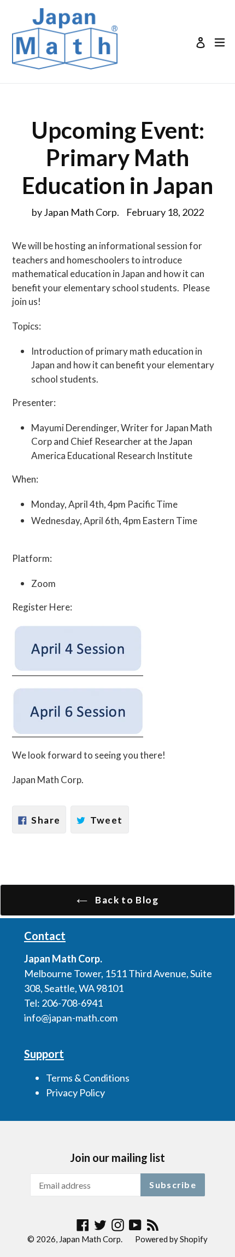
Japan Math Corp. (90, 1239)
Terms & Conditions (88, 1078)
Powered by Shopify (171, 1239)
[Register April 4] (77, 669)
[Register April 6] (77, 731)
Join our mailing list (117, 1157)
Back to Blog (125, 900)
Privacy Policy (75, 1092)
